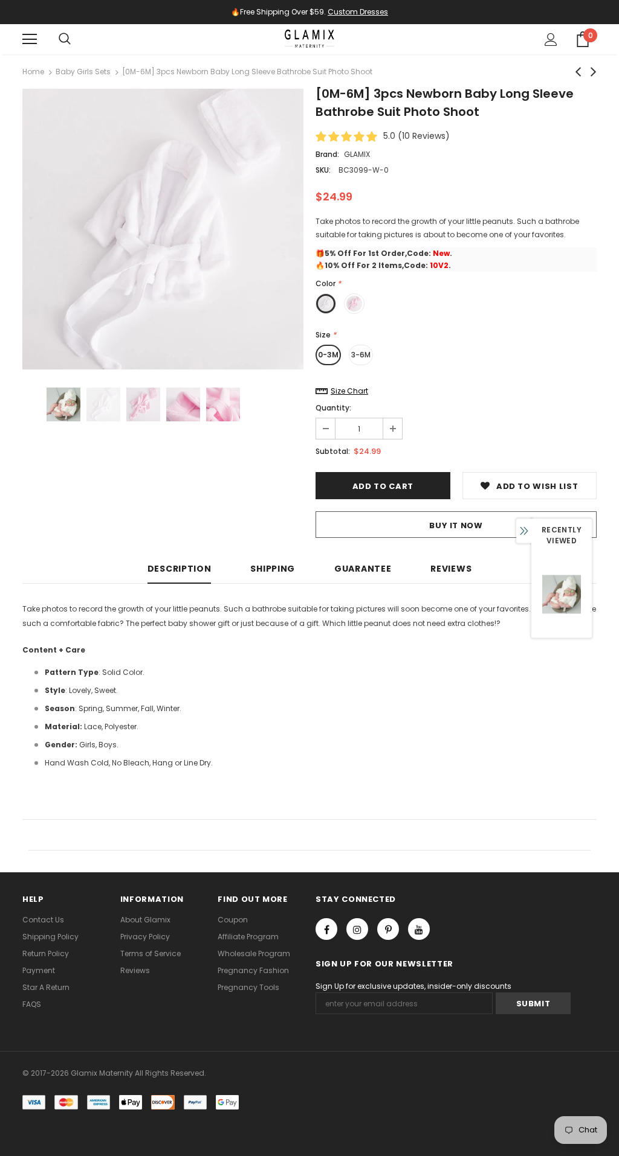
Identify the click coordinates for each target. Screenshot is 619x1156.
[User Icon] (551, 39)
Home (33, 71)
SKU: (323, 170)
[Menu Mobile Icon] (29, 39)
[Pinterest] (388, 929)
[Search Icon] (65, 39)
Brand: (327, 154)
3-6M (361, 355)
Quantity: (333, 408)
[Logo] (309, 39)
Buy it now (456, 525)
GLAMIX (357, 154)
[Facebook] (326, 929)
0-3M (328, 355)
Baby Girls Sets (83, 71)
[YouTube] (419, 929)
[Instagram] (357, 929)
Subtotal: (333, 451)
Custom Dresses (358, 12)
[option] (162, 229)
